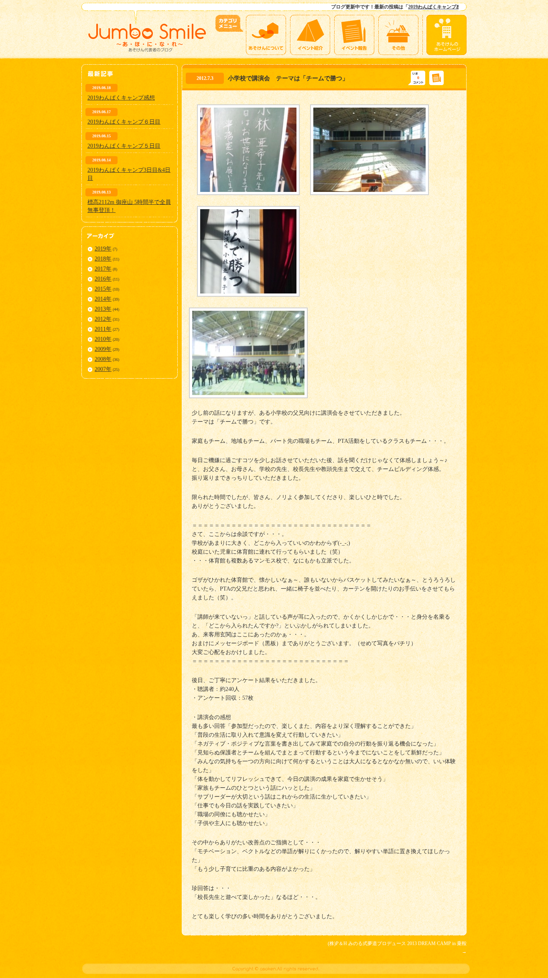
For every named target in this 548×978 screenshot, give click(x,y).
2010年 (103, 339)
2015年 (103, 289)
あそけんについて (266, 35)
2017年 (103, 269)
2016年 (103, 279)
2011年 (103, 329)
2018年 (103, 259)
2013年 (103, 309)
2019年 (103, 249)
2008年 (103, 359)
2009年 (103, 349)
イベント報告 (354, 35)
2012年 (103, 319)
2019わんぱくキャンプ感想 (410, 7)
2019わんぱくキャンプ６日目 (123, 122)
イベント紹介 (310, 35)
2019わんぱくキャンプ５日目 (123, 146)
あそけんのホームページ (446, 35)
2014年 (103, 299)
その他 (398, 35)
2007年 (103, 369)
